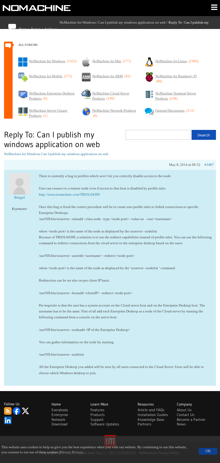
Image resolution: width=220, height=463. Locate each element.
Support (97, 419)
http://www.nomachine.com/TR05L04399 (69, 194)
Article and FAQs (151, 409)
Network (58, 419)
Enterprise (60, 414)
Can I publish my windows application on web (132, 22)
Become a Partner (191, 419)
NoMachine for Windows (78, 22)
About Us (184, 409)
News (181, 424)
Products (97, 414)
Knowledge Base (151, 419)
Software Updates (104, 424)
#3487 (209, 165)
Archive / (52, 29)
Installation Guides (153, 414)
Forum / (37, 29)
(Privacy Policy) (70, 452)
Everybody (60, 409)
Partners (144, 424)
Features (97, 409)
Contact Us (185, 414)
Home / (25, 29)
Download (60, 424)
